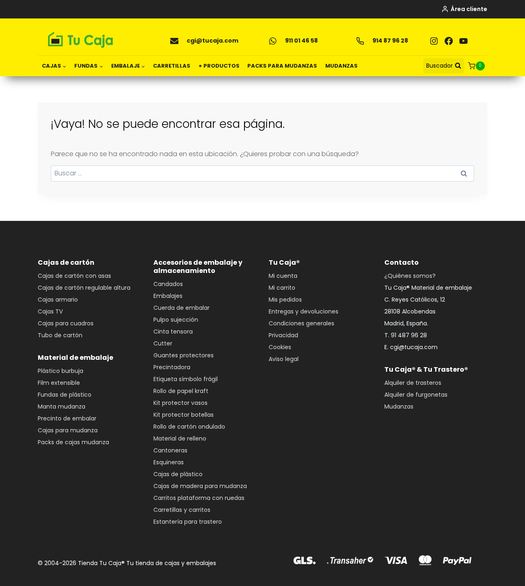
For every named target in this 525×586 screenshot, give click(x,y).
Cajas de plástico (178, 474)
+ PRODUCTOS (219, 66)
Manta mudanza (61, 406)
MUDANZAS (341, 66)
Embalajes (168, 296)
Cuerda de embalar (181, 308)
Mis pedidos (285, 299)
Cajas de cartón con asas (74, 276)
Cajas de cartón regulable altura (84, 288)
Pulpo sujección (175, 320)
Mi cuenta (283, 276)
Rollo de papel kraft (180, 391)
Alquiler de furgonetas (415, 395)
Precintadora (171, 367)
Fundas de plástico (64, 395)
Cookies (280, 347)
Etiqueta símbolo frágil (185, 379)
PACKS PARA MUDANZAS (282, 66)
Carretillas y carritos (181, 510)
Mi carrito (282, 288)
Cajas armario (58, 299)
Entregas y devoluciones (303, 311)
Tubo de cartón (60, 335)
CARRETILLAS (171, 66)
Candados (168, 284)
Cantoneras (170, 450)
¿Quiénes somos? (410, 276)
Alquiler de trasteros (412, 383)
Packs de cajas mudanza (73, 442)
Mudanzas (398, 406)
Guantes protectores (183, 355)
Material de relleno (179, 438)
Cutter (162, 343)
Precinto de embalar (67, 418)
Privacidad (283, 335)
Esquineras (168, 462)
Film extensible (59, 383)
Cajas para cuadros (66, 323)
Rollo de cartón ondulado (189, 426)
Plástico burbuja (60, 371)
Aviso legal (284, 359)
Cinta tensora (173, 331)
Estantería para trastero (187, 522)
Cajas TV (50, 311)
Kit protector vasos (180, 403)
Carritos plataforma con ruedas (198, 498)
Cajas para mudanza (68, 430)
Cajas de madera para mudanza (200, 486)
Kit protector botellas (183, 415)
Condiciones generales (301, 323)
